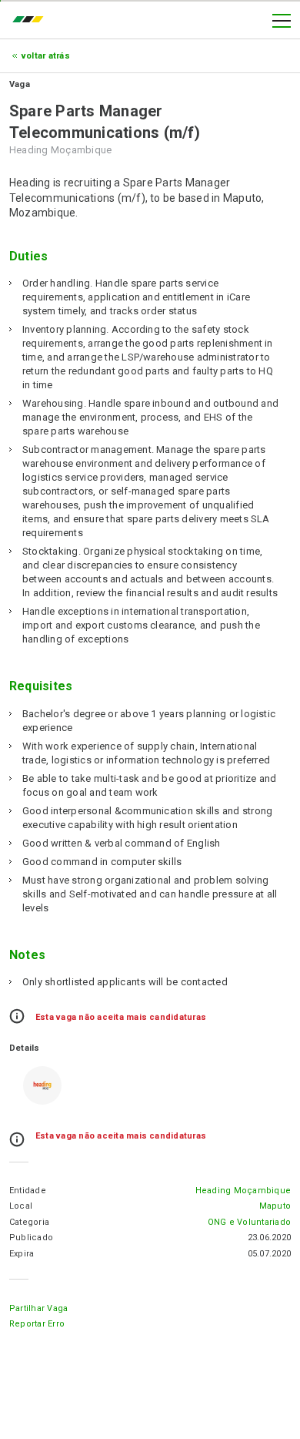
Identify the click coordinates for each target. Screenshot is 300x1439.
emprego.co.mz (31, 20)
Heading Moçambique (243, 1191)
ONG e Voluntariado (249, 1222)
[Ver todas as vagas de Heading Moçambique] (42, 1085)
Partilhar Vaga (38, 1308)
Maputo (275, 1206)
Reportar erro (37, 1324)
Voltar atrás (46, 56)
